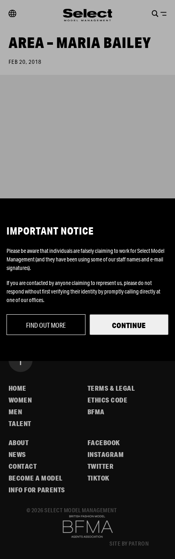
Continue (129, 325)
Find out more (46, 325)
